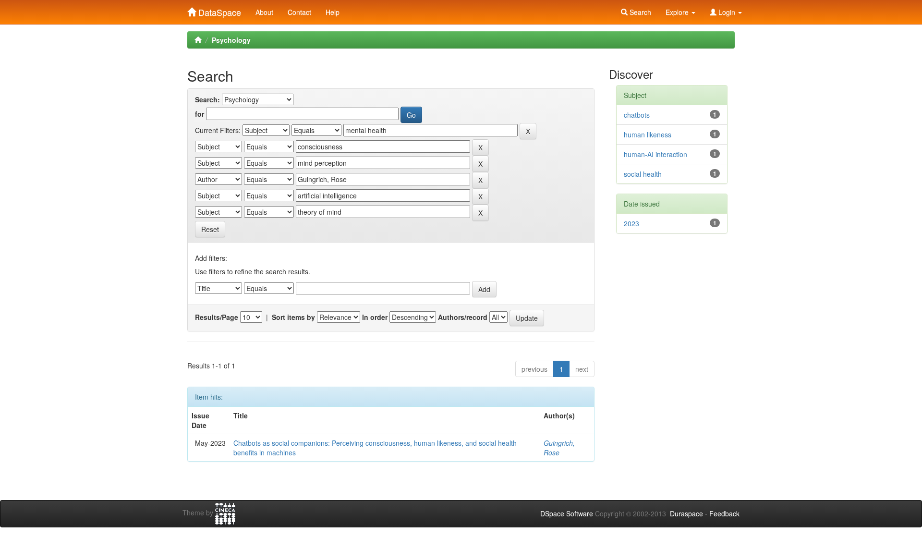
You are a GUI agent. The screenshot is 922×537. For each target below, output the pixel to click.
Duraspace (686, 513)
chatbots (637, 115)
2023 (631, 223)
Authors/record (462, 317)
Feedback (724, 513)
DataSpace (218, 10)
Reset (210, 229)
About (264, 12)
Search (639, 12)
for (199, 114)
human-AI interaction (655, 154)
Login (726, 12)
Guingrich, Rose (559, 447)
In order (375, 317)
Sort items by (293, 317)
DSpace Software (566, 513)
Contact (299, 12)
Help (333, 12)
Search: (207, 99)
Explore (678, 12)
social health (643, 174)
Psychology (231, 40)
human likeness (647, 134)
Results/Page (216, 317)
